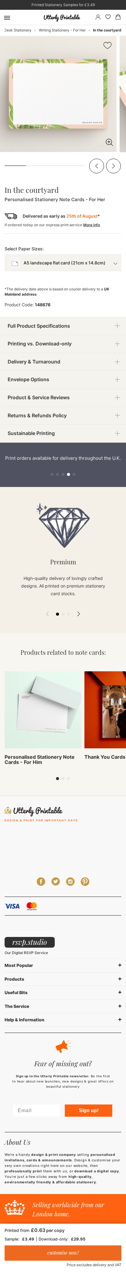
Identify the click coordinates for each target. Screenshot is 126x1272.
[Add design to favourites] (107, 46)
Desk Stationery (17, 30)
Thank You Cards (104, 757)
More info (91, 225)
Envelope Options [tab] (28, 379)
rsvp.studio (29, 942)
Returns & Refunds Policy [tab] (37, 415)
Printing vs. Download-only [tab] (40, 344)
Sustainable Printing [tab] (31, 433)
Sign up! (88, 1110)
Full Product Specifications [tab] (39, 326)
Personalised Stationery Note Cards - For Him (40, 759)
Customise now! (63, 1252)
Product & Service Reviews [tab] (39, 397)
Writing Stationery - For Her (62, 30)
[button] (96, 166)
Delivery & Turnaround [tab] (34, 362)
